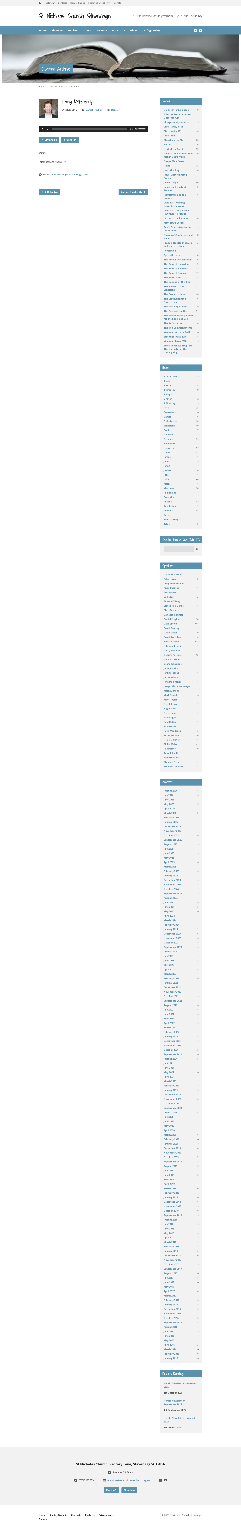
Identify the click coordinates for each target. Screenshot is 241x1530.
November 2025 (172, 830)
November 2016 (172, 1313)
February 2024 (171, 924)
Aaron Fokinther (173, 574)
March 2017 (170, 1295)
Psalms (168, 501)
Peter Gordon (171, 735)
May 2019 (169, 1179)
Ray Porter (170, 748)
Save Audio (50, 139)
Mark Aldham (171, 690)
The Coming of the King (177, 281)
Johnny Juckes (171, 672)
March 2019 (170, 1188)
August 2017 (170, 1273)
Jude (166, 474)
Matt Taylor (170, 699)
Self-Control (51, 192)
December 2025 (172, 826)
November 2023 (172, 938)
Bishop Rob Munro (174, 605)
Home (43, 30)
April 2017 (169, 1291)
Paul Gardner (173, 739)
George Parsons (172, 654)
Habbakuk (169, 443)
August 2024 (170, 897)
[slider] (142, 128)
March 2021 (170, 1081)
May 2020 (169, 1125)
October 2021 (171, 1049)
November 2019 (172, 1152)
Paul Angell (170, 717)
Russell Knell (171, 753)
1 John (167, 380)
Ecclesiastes (170, 421)
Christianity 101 (172, 131)
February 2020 (171, 1139)
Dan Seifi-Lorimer (173, 614)
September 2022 (173, 1000)
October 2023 (171, 942)
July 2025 (168, 848)
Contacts (62, 2)
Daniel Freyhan (94, 109)
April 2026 (169, 808)
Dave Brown (170, 623)
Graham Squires (173, 663)
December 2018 (172, 1201)
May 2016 (169, 1340)
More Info (111, 1490)
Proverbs (169, 497)
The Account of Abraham (178, 259)
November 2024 (172, 884)
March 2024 (170, 920)
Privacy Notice (107, 1515)
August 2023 (170, 951)
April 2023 (169, 969)
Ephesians (169, 425)
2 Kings (168, 394)
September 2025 (173, 839)
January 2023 (171, 982)
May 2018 (169, 1233)
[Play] (42, 129)
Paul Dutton (170, 722)
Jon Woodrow (171, 677)
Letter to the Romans (176, 218)
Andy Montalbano (174, 583)
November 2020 (172, 1099)
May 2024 (169, 911)
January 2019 (171, 1197)
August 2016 (170, 1326)
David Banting (171, 628)
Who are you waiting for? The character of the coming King (178, 349)
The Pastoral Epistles (175, 311)
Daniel (114, 109)
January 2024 (171, 929)
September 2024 (173, 893)
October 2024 (171, 889)
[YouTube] (200, 30)
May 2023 (169, 965)
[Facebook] (195, 30)
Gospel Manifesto (174, 161)
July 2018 (168, 1224)
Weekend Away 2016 (175, 336)
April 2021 (169, 1076)
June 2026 (169, 799)
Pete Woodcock (172, 730)
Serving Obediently (132, 192)
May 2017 (169, 1286)
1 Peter (168, 385)
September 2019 (173, 1161)
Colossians (170, 412)
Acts (166, 407)
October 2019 (171, 1157)
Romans (168, 510)
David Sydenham (173, 637)
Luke (166, 479)
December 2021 (172, 1040)
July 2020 (168, 1116)
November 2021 (172, 1045)
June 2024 (169, 906)
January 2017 (171, 1304)
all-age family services (176, 122)
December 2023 (172, 933)
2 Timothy (169, 403)
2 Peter (168, 398)
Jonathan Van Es (172, 681)
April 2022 (169, 1023)
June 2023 (169, 960)
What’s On (118, 30)
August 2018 (170, 1219)
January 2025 (171, 875)
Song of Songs (172, 519)
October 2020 (171, 1103)
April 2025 (169, 862)
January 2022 (171, 1036)
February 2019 (171, 1192)
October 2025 (171, 835)
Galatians (169, 434)
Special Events (172, 255)
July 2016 (168, 1331)
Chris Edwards (171, 610)
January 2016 (171, 1358)
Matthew (169, 488)
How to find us (77, 2)
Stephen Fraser (172, 762)
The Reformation (173, 323)
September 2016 (173, 1322)
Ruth (166, 515)
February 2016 (171, 1353)
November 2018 (172, 1206)
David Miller (170, 632)
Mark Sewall (171, 695)
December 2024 (172, 880)
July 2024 (168, 902)
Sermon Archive (56, 68)
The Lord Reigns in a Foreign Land (69, 174)
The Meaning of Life (175, 306)
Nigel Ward (170, 708)
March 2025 (170, 866)
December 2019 (172, 1148)
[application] (93, 129)
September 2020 (173, 1108)
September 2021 (173, 1054)
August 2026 (170, 790)
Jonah (167, 465)
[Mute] (136, 129)
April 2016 (169, 1344)
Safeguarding (152, 30)
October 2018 (171, 1210)
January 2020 (171, 1143)
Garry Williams (172, 650)
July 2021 (168, 1063)
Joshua (167, 470)
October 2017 (171, 1264)
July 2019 (168, 1170)
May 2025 (169, 857)
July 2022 (168, 1009)
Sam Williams (171, 757)
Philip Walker (171, 744)
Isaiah (167, 165)
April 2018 (169, 1237)
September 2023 (173, 947)
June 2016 (169, 1335)
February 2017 (171, 1300)
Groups (87, 30)
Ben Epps (168, 596)
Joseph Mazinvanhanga (177, 686)
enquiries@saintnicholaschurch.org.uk (128, 1480)
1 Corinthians (171, 376)
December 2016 (172, 1309)
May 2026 (169, 804)
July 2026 (168, 795)
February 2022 (171, 1032)
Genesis (168, 439)
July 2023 (168, 956)
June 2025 (169, 853)
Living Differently (70, 86)
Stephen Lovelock (174, 766)
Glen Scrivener (172, 659)
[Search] (196, 549)
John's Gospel (171, 182)
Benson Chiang (172, 601)
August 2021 (170, 1058)
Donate (117, 2)
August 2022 (170, 1005)
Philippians (170, 492)
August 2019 (170, 1166)
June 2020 (169, 1121)
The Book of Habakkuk (176, 264)
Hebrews (169, 448)
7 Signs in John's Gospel (177, 109)
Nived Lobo (170, 713)
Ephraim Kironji (172, 646)
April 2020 (169, 1130)
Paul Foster (170, 726)
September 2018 (173, 1215)
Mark (167, 483)
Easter (167, 144)
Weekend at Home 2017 (177, 332)
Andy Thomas (171, 587)
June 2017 (169, 1282)
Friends (134, 30)
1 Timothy (169, 389)
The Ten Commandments (178, 327)
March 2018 (170, 1242)
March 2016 (170, 1349)
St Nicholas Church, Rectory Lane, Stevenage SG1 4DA (120, 1464)
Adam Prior (170, 579)
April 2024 (169, 915)
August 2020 (170, 1112)
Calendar (50, 2)
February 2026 (171, 817)
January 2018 (171, 1251)
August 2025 (170, 844)
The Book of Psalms (175, 273)
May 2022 (169, 1018)
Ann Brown (170, 592)
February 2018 (171, 1246)
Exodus (167, 430)
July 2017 (168, 1277)
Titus (167, 524)
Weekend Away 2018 (175, 341)
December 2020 (172, 1094)
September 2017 (173, 1268)
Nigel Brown (171, 704)
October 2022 (171, 996)
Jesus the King (171, 170)
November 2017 (172, 1259)
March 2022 (170, 1027)
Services (73, 30)
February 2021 (171, 1085)
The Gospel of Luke (174, 294)
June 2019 (169, 1175)
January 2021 (171, 1090)
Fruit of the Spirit (173, 149)
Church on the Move (175, 140)
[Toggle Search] (40, 3)
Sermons (101, 30)
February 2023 (171, 978)
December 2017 (172, 1255)
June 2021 (169, 1067)
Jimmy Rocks (171, 668)
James (167, 456)
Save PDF (71, 139)
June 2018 (169, 1228)
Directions (129, 1490)
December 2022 (172, 987)
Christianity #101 (173, 126)
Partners (90, 1515)
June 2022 (169, 1014)
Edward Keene (171, 641)
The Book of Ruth (173, 277)
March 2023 (170, 973)
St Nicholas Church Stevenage (75, 16)
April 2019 (169, 1183)
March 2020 (170, 1134)
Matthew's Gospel (174, 222)
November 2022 (172, 991)
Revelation (170, 250)
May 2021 (169, 1072)
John (166, 461)
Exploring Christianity (99, 2)
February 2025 (171, 871)
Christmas (169, 135)
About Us (57, 30)
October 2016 (171, 1318)
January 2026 (171, 822)
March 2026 (170, 813)
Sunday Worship (58, 1515)
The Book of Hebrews (176, 268)
